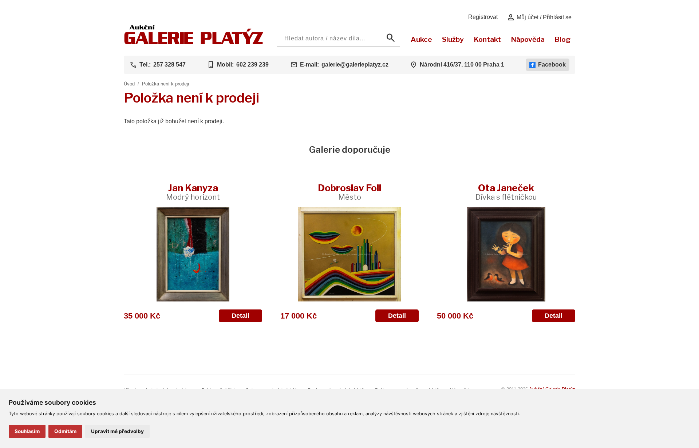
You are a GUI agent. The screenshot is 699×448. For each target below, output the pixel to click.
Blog (562, 39)
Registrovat (483, 17)
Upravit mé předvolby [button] (117, 431)
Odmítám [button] (65, 431)
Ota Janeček (506, 191)
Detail (240, 315)
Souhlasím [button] (27, 431)
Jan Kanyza (193, 191)
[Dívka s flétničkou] (506, 254)
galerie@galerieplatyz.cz (354, 64)
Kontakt (487, 39)
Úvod (129, 84)
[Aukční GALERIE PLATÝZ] (194, 42)
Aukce (421, 39)
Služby (453, 39)
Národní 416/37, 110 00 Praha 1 (462, 64)
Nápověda (528, 39)
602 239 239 (252, 64)
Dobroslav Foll (349, 191)
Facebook (552, 64)
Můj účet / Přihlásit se (539, 17)
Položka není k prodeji (165, 84)
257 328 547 (169, 64)
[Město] (349, 254)
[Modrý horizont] (193, 254)
